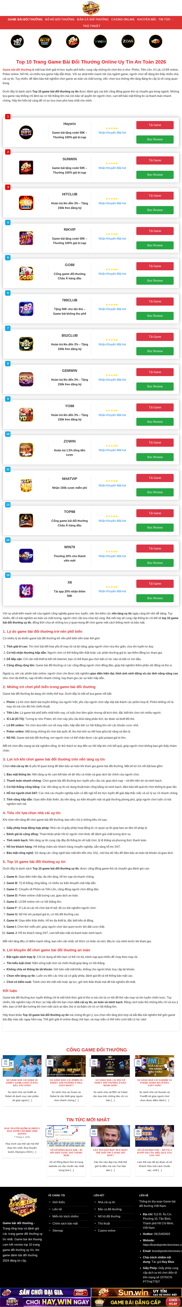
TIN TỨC (164, 19)
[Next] (166, 45)
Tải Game (155, 125)
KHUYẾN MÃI (146, 19)
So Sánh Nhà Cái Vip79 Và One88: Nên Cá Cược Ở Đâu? (137, 1083)
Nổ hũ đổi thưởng (59, 19)
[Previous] (16, 45)
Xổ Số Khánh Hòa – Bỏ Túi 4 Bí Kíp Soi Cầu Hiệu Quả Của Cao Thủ (77, 1152)
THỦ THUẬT (91, 26)
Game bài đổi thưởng (18, 1223)
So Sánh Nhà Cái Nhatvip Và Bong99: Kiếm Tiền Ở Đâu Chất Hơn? (92, 1083)
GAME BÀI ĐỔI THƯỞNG (25, 19)
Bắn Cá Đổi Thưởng (93, 19)
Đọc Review (155, 139)
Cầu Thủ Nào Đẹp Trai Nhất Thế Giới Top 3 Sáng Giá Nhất (33, 1152)
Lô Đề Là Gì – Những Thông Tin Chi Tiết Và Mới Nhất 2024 (121, 1152)
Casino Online (123, 19)
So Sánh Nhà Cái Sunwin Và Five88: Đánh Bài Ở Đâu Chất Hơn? (48, 1083)
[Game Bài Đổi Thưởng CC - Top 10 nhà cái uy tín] (91, 8)
